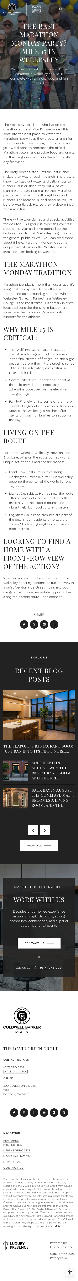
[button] (39, 943)
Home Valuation (16, 1156)
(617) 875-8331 (51, 967)
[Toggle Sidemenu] (70, 9)
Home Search (14, 1162)
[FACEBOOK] (14, 1112)
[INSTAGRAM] (24, 1112)
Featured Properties (12, 1142)
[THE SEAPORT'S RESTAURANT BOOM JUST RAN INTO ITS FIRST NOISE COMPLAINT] (39, 700)
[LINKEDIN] (34, 1112)
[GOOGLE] (54, 1112)
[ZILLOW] (64, 1112)
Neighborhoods (17, 1150)
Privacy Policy (59, 1258)
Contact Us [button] (13, 1167)
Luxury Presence (61, 1247)
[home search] (61, 9)
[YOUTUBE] (44, 1112)
